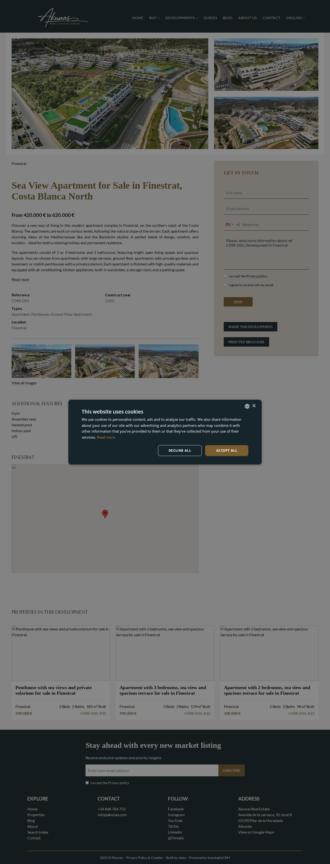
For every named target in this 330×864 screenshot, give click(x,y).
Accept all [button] (226, 450)
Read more (106, 437)
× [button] (254, 406)
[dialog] (165, 432)
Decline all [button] (180, 450)
